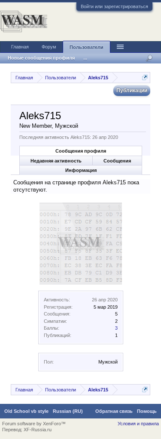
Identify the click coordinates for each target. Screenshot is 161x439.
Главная (20, 46)
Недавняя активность (56, 160)
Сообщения (117, 160)
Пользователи (86, 47)
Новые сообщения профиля (41, 57)
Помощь (147, 411)
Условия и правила (138, 423)
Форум (49, 46)
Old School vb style (26, 411)
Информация (81, 170)
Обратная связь (114, 411)
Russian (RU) (68, 411)
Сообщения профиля (80, 150)
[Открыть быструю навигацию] (145, 77)
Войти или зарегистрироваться (114, 6)
